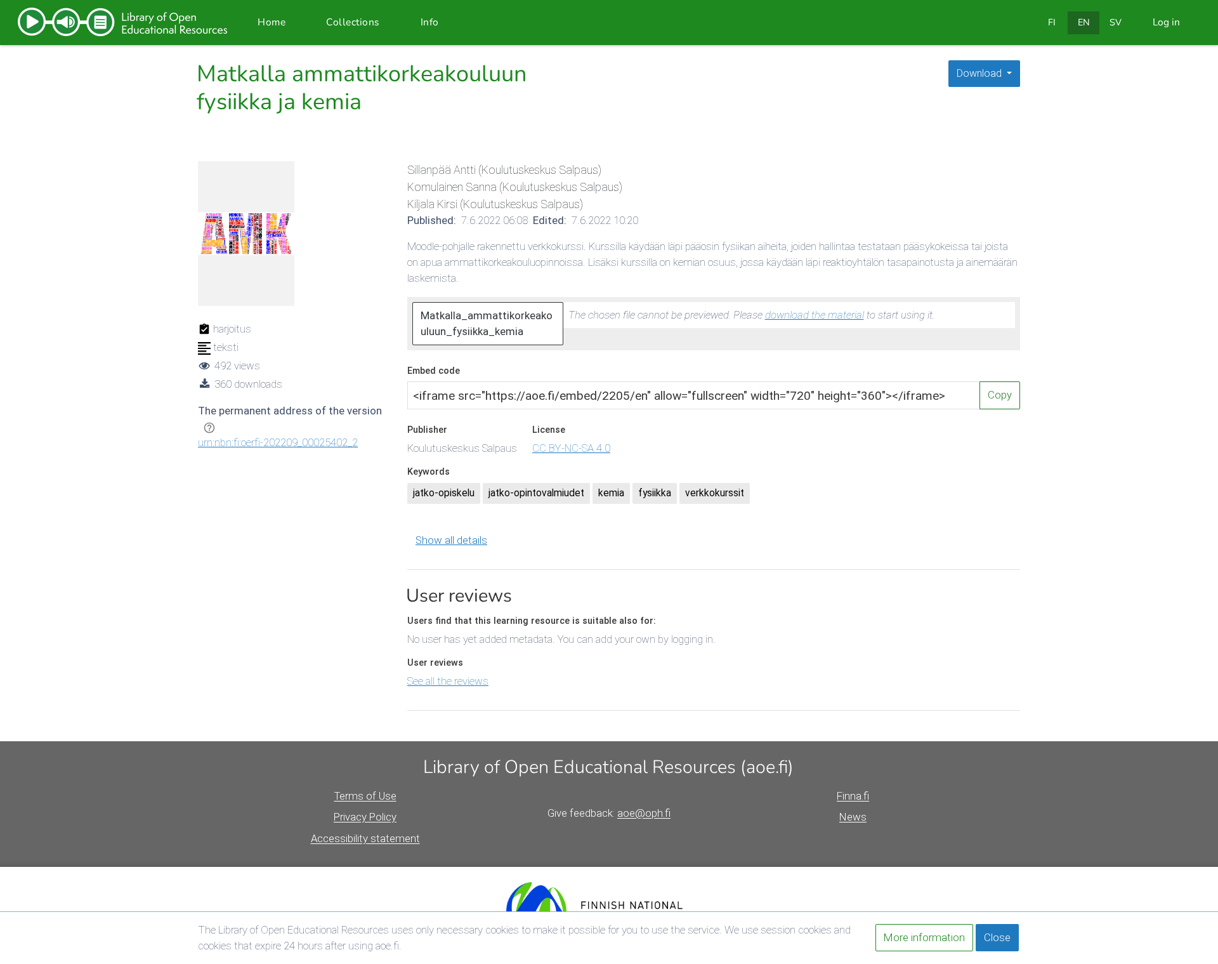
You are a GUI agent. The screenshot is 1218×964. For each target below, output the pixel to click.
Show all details (451, 540)
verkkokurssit (714, 493)
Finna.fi (853, 795)
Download (980, 73)
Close (997, 937)
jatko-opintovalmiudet (536, 493)
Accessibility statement (365, 838)
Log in (1166, 22)
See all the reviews (447, 681)
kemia (611, 493)
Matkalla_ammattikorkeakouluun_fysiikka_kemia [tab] (487, 323)
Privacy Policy (365, 816)
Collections (353, 22)
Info (430, 22)
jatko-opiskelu (444, 493)
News (853, 816)
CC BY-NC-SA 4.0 (571, 448)
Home (271, 22)
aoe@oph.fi (644, 813)
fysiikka (654, 493)
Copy (1000, 394)
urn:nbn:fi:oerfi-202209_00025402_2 (278, 442)
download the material (814, 314)
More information (924, 937)
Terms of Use (365, 795)
